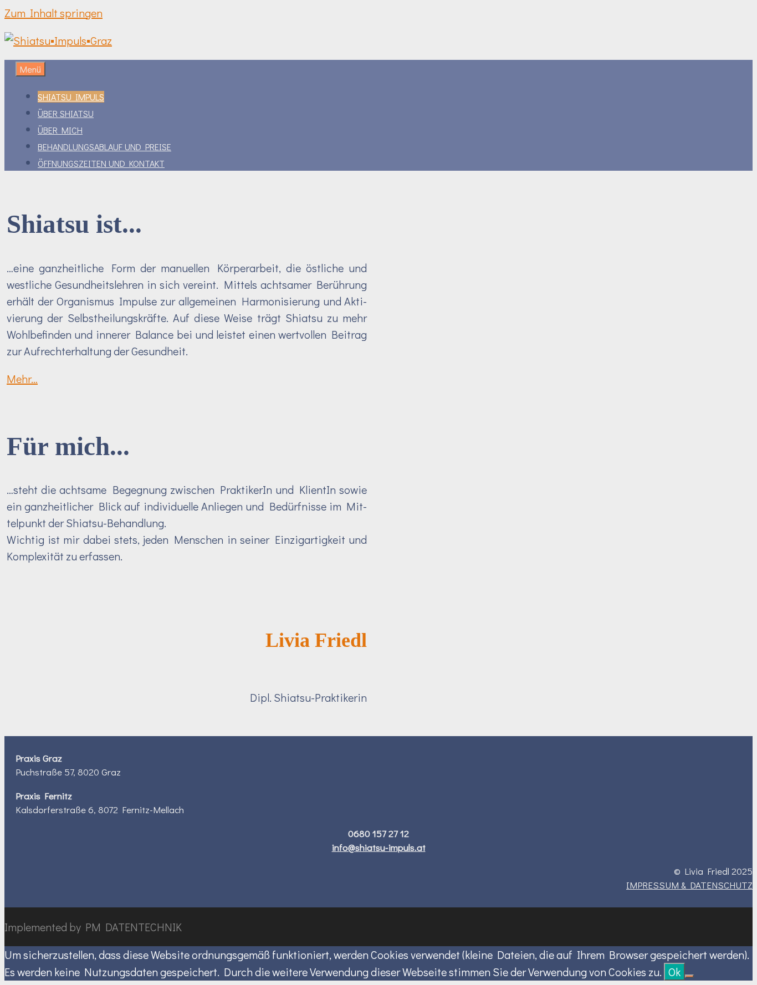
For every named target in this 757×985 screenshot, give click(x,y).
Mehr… (22, 378)
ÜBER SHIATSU (66, 113)
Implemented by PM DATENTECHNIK (93, 927)
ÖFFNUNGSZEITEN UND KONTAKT (101, 163)
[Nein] (689, 976)
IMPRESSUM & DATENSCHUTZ (689, 885)
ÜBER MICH (60, 130)
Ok (674, 971)
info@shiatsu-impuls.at (379, 847)
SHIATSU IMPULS (71, 97)
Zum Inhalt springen (53, 13)
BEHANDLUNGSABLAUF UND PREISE (104, 146)
